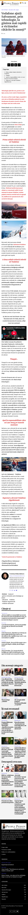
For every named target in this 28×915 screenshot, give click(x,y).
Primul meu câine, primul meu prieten (7, 801)
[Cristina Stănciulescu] (5, 581)
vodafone (12, 599)
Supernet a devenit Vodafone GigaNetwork (12, 81)
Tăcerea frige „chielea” (5, 700)
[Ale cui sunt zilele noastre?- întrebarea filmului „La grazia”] (20, 692)
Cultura (16, 698)
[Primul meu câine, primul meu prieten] (7, 793)
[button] (23, 3)
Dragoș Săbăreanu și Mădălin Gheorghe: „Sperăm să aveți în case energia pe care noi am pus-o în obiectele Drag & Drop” (7, 727)
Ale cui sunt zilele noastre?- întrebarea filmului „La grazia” (20, 702)
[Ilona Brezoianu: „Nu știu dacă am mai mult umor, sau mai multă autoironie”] (20, 715)
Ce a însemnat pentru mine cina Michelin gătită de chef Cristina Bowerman (20, 682)
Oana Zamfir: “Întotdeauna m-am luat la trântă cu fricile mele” (12, 869)
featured (10, 594)
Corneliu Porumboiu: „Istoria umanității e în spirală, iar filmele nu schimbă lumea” (13, 626)
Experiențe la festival (7, 864)
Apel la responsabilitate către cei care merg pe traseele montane (14, 77)
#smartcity (4, 773)
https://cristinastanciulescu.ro (17, 576)
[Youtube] (16, 590)
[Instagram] (12, 590)
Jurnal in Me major (14, 9)
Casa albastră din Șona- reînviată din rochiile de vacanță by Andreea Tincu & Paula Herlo (7, 682)
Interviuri (3, 623)
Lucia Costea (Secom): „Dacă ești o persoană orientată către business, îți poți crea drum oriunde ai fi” (7, 752)
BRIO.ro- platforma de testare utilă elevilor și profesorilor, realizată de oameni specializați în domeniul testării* (7, 780)
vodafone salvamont (8, 603)
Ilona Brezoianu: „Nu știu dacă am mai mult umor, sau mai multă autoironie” (20, 725)
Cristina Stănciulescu (16, 574)
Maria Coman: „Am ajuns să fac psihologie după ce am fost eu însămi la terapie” (13, 876)
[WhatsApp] (12, 64)
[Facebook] (8, 64)
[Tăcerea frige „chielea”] (7, 692)
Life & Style (4, 9)
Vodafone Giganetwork (8, 601)
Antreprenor (4, 613)
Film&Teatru (17, 720)
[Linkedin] (15, 64)
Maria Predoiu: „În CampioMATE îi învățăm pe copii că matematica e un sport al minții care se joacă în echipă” (13, 652)
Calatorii (16, 773)
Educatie (3, 631)
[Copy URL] (19, 64)
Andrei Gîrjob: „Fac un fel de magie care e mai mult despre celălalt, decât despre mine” (13, 644)
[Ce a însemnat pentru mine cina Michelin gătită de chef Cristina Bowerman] (20, 672)
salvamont (5, 599)
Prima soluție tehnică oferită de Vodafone (13, 72)
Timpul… (8, 75)
